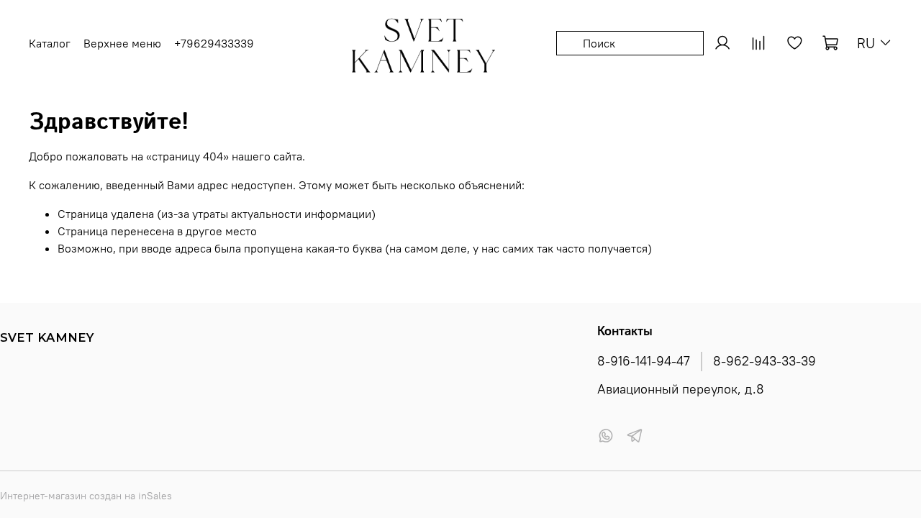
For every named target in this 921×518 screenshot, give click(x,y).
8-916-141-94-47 (643, 361)
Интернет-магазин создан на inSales (86, 495)
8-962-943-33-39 (764, 361)
